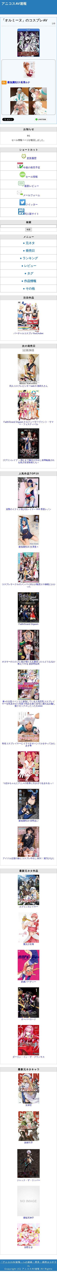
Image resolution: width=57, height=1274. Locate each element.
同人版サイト (31, 213)
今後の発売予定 (31, 167)
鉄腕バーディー (28, 982)
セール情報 (32, 176)
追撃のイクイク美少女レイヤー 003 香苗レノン (28, 509)
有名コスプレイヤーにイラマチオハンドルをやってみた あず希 (28, 744)
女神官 (28, 1105)
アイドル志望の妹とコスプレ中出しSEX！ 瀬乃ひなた (28, 858)
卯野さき (28, 1247)
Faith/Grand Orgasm (28, 624)
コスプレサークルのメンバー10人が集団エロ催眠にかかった (28, 585)
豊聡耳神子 (28, 1217)
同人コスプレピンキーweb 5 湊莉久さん (28, 386)
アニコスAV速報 (14, 3)
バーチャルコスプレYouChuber (28, 333)
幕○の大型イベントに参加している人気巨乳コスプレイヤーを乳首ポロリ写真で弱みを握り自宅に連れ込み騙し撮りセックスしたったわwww (28, 703)
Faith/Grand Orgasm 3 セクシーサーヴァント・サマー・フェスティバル (28, 423)
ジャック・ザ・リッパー (28, 1180)
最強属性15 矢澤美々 (29, 547)
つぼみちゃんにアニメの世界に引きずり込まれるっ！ (28, 783)
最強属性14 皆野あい (29, 820)
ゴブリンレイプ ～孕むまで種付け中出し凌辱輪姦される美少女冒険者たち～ (28, 461)
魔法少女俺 (28, 944)
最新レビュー (31, 186)
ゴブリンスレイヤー (28, 906)
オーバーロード (28, 1019)
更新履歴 (31, 158)
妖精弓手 (28, 1142)
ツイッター (32, 204)
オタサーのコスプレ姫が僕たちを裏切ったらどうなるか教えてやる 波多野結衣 (28, 662)
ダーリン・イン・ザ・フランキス (29, 1057)
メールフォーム (31, 195)
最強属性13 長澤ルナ (16, 82)
